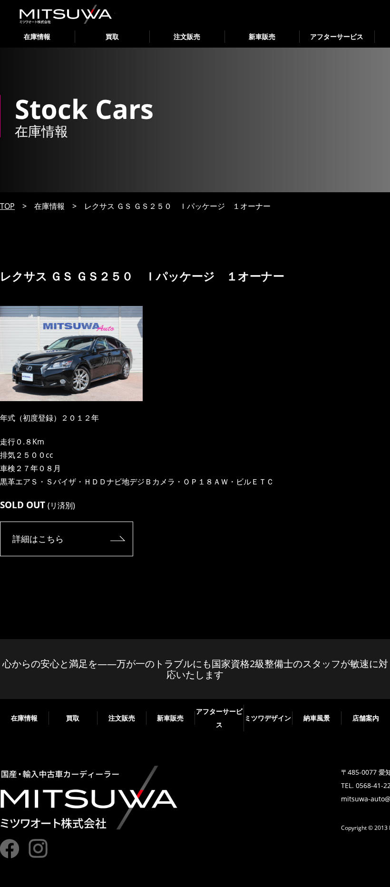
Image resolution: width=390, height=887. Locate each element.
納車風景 (316, 717)
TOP (7, 206)
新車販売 (262, 36)
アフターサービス (336, 36)
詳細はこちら (38, 538)
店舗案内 (365, 717)
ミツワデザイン (267, 717)
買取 (112, 36)
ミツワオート (66, 14)
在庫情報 (37, 36)
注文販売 (187, 36)
